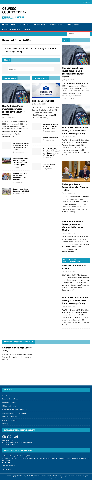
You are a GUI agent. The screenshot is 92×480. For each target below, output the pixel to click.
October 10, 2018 (49, 140)
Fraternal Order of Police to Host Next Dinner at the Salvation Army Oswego (21, 146)
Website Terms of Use (9, 420)
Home (4, 25)
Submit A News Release (10, 399)
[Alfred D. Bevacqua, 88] (36, 140)
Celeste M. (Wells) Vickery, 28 (49, 165)
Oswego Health (56, 25)
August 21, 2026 (9, 118)
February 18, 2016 (50, 131)
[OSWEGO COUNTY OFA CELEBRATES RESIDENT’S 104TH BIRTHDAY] (6, 176)
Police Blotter (39, 25)
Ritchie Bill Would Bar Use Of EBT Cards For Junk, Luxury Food (50, 126)
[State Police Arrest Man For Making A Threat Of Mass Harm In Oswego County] (76, 114)
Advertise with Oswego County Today (18, 342)
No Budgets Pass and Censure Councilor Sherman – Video (75, 187)
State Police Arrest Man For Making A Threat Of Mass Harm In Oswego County (75, 130)
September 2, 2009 (40, 104)
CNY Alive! (27, 29)
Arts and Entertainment (11, 29)
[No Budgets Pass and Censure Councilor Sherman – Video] (76, 171)
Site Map (5, 424)
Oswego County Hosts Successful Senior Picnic (21, 190)
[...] (16, 136)
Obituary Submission (9, 406)
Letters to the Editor (9, 402)
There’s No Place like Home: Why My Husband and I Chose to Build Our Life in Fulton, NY (51, 152)
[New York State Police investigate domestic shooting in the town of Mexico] (16, 93)
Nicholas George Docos (43, 100)
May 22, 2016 (48, 169)
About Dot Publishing (9, 417)
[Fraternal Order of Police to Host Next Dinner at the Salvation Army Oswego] (6, 145)
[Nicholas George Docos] (46, 90)
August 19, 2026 (69, 193)
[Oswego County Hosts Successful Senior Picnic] (6, 191)
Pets (69, 25)
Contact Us (6, 395)
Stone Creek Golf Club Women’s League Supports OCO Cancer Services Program (20, 161)
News (13, 25)
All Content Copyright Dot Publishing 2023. (16, 456)
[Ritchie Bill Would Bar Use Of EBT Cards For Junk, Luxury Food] (36, 126)
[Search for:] (78, 34)
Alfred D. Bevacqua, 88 (50, 137)
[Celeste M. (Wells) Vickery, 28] (36, 166)
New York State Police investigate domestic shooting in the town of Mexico (13, 110)
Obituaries (24, 25)
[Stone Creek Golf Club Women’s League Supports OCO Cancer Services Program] (6, 161)
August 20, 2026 (69, 136)
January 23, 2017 (49, 157)
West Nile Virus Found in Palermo (74, 264)
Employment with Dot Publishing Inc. (14, 410)
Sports (76, 25)
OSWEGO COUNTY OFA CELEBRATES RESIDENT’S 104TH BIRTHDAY (20, 177)
